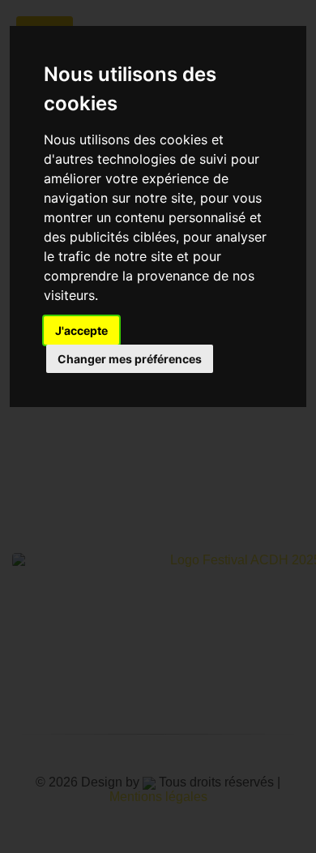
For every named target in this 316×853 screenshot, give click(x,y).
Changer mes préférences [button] (130, 359)
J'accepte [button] (81, 330)
